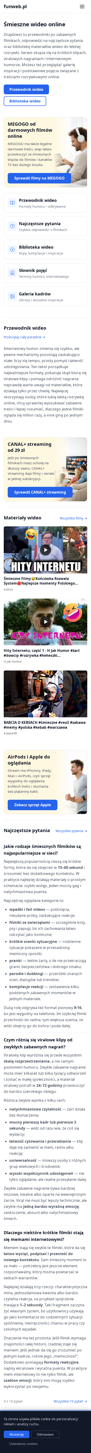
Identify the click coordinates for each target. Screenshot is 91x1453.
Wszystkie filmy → (73, 518)
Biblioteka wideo (25, 101)
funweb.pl (15, 6)
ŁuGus (8, 589)
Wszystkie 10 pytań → (70, 1401)
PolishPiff (10, 733)
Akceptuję (16, 1434)
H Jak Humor (13, 661)
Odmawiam (45, 1434)
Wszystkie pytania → (71, 831)
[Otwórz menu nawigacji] (82, 6)
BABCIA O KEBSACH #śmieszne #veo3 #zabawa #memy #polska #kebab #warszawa (45, 725)
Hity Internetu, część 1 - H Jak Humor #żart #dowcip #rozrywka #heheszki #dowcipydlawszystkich (42, 655)
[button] (45, 549)
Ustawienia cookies (23, 1444)
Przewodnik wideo (26, 89)
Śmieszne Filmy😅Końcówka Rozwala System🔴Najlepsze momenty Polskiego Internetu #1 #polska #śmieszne (39, 583)
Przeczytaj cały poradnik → (24, 337)
